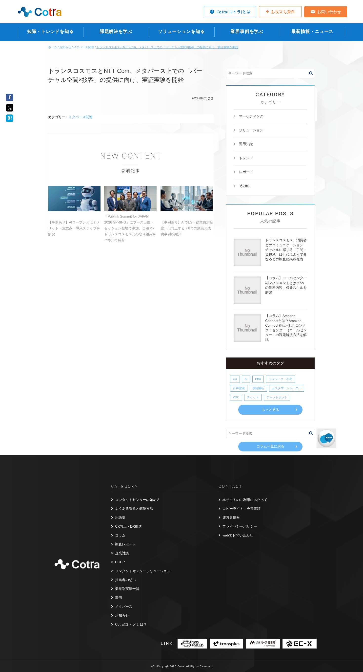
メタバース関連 (80, 117)
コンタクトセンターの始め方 (137, 500)
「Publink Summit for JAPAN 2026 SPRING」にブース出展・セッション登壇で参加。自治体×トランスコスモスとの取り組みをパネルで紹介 (130, 228)
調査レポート (125, 544)
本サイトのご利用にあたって (244, 500)
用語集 (120, 517)
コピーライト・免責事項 (241, 509)
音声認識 (239, 388)
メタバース (123, 606)
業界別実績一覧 (127, 589)
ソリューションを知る (181, 31)
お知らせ (122, 615)
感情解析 (258, 388)
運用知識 (246, 144)
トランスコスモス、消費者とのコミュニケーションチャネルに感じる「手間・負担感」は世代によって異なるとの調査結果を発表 (286, 249)
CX (235, 379)
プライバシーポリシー (239, 526)
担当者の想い (125, 580)
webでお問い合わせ (237, 535)
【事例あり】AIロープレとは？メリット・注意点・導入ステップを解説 (74, 228)
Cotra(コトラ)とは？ (131, 624)
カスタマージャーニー (287, 388)
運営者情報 (231, 517)
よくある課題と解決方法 (134, 509)
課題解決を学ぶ (116, 31)
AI (246, 379)
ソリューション (251, 130)
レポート (246, 172)
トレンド (246, 158)
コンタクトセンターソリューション (142, 571)
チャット (253, 397)
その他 (244, 186)
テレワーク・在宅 (280, 379)
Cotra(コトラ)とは (233, 12)
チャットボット (276, 397)
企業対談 (122, 553)
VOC (236, 397)
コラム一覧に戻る (270, 446)
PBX (258, 379)
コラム (120, 535)
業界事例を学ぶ (247, 31)
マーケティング (251, 116)
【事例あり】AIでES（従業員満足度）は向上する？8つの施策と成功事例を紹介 (187, 228)
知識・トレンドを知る (50, 31)
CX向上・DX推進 (128, 526)
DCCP (120, 562)
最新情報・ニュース (312, 31)
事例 (118, 598)
